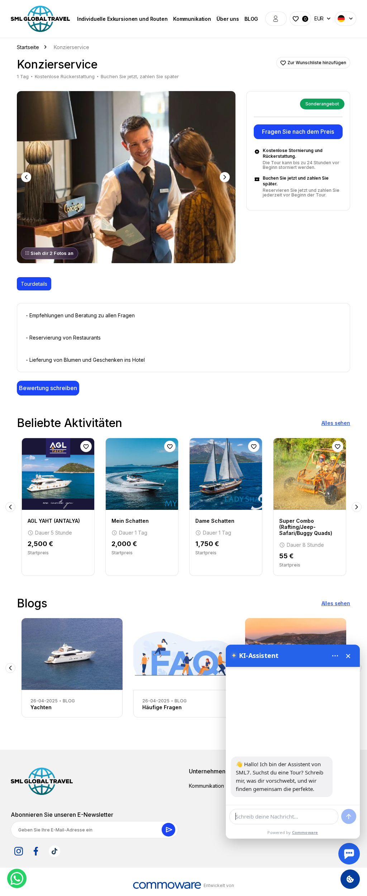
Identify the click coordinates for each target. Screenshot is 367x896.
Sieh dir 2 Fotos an (51, 253)
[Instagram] (18, 851)
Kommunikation (192, 19)
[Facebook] (36, 851)
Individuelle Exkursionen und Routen (122, 19)
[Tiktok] (54, 851)
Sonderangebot (322, 103)
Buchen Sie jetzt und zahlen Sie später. (296, 180)
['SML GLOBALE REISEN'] (40, 19)
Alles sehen (335, 423)
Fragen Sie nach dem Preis (298, 131)
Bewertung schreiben (48, 388)
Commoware (305, 832)
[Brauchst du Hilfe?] (349, 853)
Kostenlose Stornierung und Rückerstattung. (293, 153)
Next (225, 177)
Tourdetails (34, 284)
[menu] (335, 656)
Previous (27, 177)
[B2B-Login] (276, 18)
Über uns (227, 19)
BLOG (251, 19)
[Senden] (348, 816)
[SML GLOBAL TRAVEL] (42, 781)
